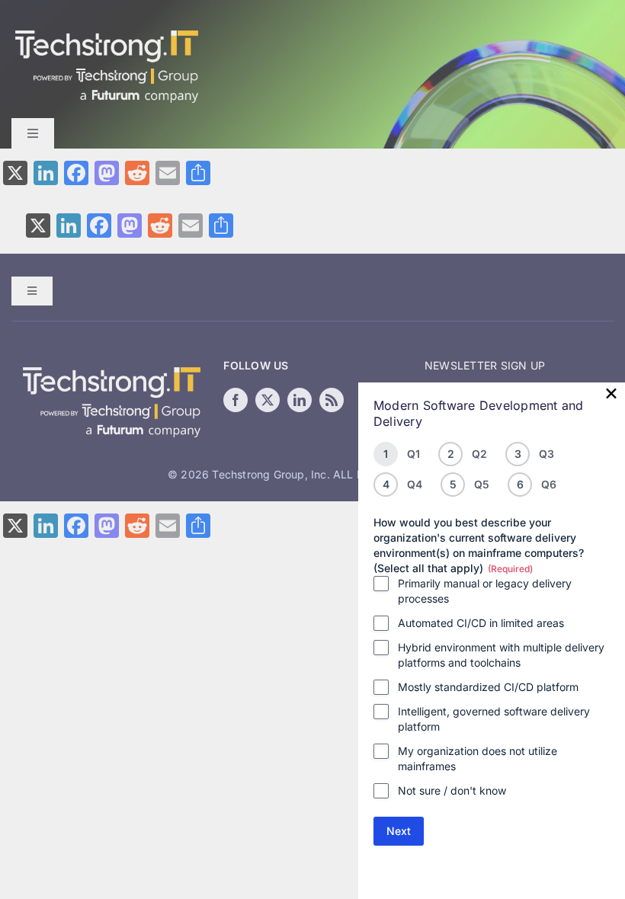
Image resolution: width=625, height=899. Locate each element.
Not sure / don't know (452, 790)
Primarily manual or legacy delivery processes (485, 591)
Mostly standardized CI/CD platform (488, 686)
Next (398, 830)
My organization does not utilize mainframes (477, 758)
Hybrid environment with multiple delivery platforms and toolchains (501, 655)
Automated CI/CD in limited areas (481, 622)
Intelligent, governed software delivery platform (494, 719)
